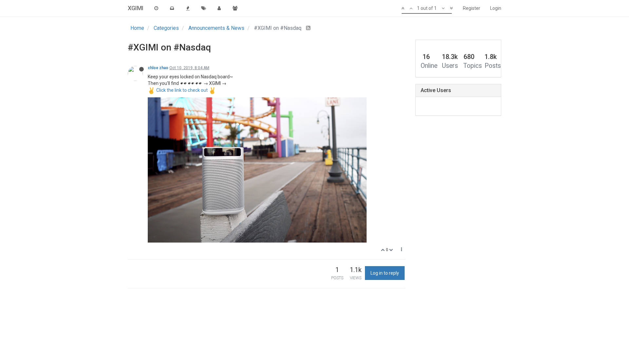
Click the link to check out (182, 90)
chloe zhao (158, 68)
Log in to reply (385, 273)
